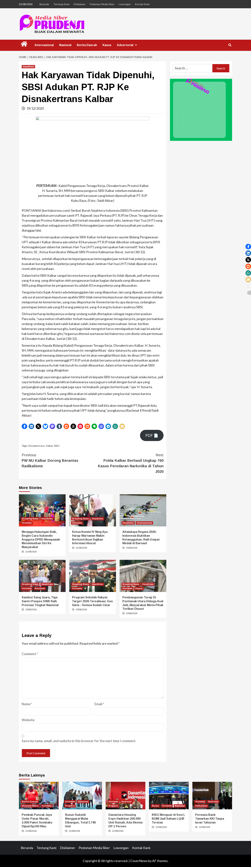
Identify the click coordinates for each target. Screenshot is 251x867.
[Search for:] (192, 68)
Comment (30, 654)
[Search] (229, 45)
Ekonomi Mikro (30, 806)
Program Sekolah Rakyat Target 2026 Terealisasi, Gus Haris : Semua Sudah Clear (92, 601)
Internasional (44, 45)
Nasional (65, 45)
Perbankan (201, 806)
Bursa (155, 806)
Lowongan (125, 4)
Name (27, 704)
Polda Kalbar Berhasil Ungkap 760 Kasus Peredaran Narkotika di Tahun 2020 (131, 463)
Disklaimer (79, 4)
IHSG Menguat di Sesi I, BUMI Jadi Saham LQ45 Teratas (168, 818)
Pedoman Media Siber (102, 4)
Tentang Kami (61, 4)
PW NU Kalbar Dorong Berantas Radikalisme (50, 460)
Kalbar (49, 445)
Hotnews (27, 523)
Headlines (28, 66)
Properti (70, 806)
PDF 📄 (151, 435)
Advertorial (125, 45)
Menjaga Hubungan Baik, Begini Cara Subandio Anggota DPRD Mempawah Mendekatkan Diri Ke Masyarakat (41, 539)
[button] (24, 426)
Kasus (107, 45)
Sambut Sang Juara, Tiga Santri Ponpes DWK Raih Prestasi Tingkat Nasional (40, 601)
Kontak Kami (142, 4)
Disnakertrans (36, 445)
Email (99, 704)
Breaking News (30, 518)
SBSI (57, 445)
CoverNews (139, 861)
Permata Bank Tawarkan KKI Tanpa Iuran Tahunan (209, 818)
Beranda (44, 4)
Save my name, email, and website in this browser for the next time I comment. (79, 741)
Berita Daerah (87, 45)
